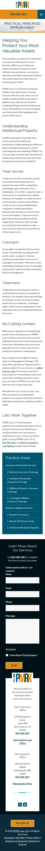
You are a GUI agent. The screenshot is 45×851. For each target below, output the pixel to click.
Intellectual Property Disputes (24, 527)
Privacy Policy (33, 837)
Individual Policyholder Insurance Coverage (19, 480)
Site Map (20, 837)
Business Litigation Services (18, 507)
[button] (41, 14)
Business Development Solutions (21, 841)
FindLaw (22, 844)
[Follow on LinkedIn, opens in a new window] (25, 805)
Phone (9, 602)
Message (10, 615)
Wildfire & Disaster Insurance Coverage (22, 490)
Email (9, 588)
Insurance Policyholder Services (20, 465)
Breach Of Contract (19, 514)
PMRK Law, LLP (20, 831)
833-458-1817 (18, 14)
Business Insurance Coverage (23, 472)
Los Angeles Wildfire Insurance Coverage (18, 500)
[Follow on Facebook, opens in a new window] (20, 805)
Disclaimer (11, 649)
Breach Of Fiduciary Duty (21, 521)
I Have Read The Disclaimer (23, 655)
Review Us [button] (22, 823)
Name (9, 574)
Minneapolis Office (22, 783)
